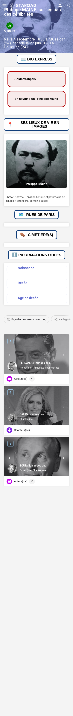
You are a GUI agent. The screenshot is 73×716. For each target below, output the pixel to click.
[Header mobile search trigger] (68, 5)
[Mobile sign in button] (60, 5)
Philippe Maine (47, 98)
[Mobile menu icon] (4, 5)
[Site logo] (23, 5)
